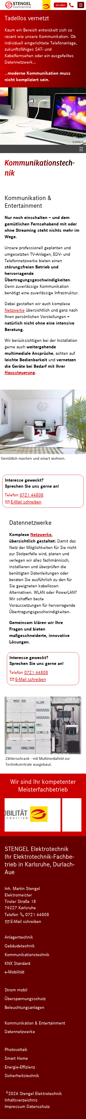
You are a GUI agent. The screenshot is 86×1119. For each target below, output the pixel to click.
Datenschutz (37, 1106)
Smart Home (16, 1058)
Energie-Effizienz (20, 1067)
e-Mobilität (14, 972)
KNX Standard (17, 963)
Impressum (15, 1106)
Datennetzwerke (20, 1031)
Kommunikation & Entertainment (35, 1023)
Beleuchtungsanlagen (24, 1007)
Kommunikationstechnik (27, 954)
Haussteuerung (20, 372)
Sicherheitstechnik (22, 1075)
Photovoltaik (16, 1049)
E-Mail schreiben (26, 502)
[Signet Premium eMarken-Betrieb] (46, 5)
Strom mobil (16, 990)
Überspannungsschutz (25, 998)
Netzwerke (15, 310)
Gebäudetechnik (20, 946)
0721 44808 (31, 495)
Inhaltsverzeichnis (21, 1100)
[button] (71, 5)
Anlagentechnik (19, 937)
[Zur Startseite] (18, 5)
